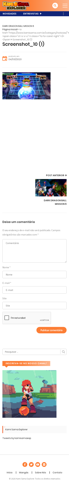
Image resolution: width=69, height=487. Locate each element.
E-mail (6, 282)
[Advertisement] (34, 137)
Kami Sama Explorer (16, 429)
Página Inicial (9, 29)
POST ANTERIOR (55, 175)
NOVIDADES (9, 13)
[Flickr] (44, 464)
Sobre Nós (40, 472)
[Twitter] (31, 464)
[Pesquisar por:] (34, 352)
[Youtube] (37, 464)
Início (10, 472)
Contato (57, 472)
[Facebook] (24, 464)
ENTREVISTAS (31, 13)
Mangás (23, 472)
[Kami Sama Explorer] (16, 5)
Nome (5, 267)
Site (4, 298)
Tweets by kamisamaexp (16, 438)
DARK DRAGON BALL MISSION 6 (18, 26)
